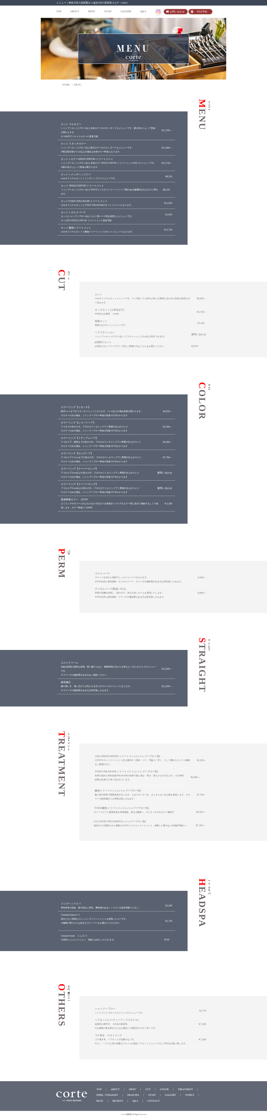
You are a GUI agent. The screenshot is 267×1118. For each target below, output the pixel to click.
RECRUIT (117, 1101)
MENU (91, 11)
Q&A (143, 11)
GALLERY (126, 11)
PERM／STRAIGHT (107, 1095)
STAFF (108, 11)
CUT (148, 1089)
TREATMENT (185, 1089)
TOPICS (189, 1095)
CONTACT (153, 1101)
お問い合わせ (177, 11)
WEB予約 (202, 11)
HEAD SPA (133, 1095)
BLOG (99, 1101)
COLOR (164, 1089)
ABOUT (74, 11)
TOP (58, 11)
